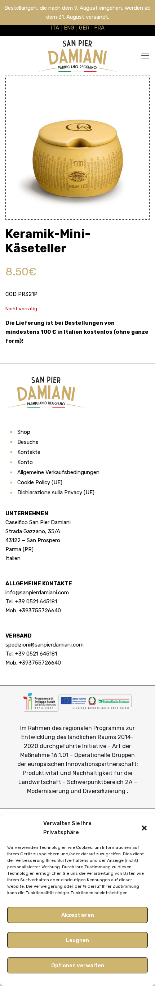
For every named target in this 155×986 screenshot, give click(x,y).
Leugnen (77, 940)
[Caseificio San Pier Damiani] (77, 56)
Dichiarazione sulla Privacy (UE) (55, 492)
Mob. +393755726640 (33, 610)
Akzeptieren (77, 915)
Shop (23, 432)
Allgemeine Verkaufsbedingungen (58, 472)
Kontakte (28, 452)
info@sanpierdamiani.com (37, 592)
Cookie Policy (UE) (39, 482)
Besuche (28, 442)
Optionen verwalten (77, 965)
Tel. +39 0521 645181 (31, 601)
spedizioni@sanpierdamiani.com (44, 644)
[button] (144, 828)
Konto (25, 462)
